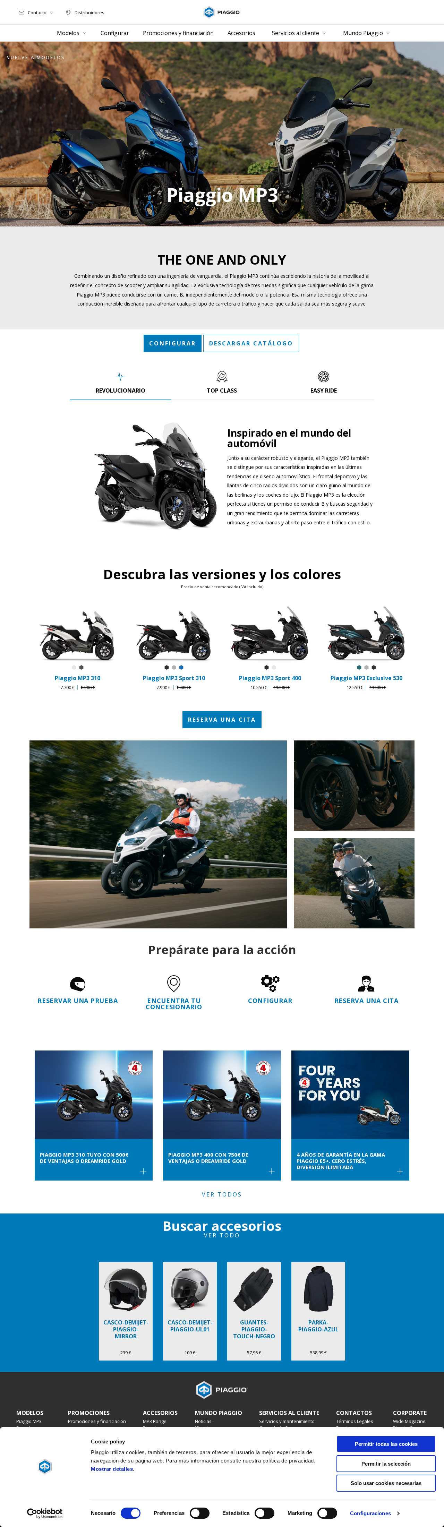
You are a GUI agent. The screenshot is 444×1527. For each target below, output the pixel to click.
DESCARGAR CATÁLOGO (251, 343)
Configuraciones (370, 1513)
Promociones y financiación (97, 1421)
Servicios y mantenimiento (287, 1421)
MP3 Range (154, 1421)
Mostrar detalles (112, 1469)
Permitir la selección (386, 1464)
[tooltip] (74, 667)
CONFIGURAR (172, 343)
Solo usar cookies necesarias (386, 1483)
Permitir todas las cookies (386, 1444)
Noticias (203, 1421)
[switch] (200, 1513)
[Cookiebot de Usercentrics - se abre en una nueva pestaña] (45, 1513)
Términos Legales (354, 1421)
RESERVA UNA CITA (222, 719)
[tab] (120, 382)
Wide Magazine (409, 1421)
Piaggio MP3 (29, 1421)
